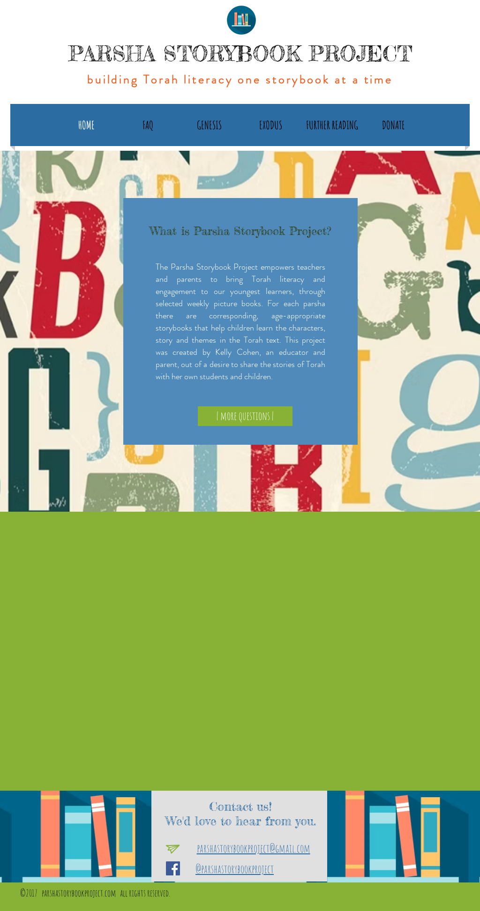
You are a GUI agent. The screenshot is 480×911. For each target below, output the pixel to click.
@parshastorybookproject (234, 869)
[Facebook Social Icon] (173, 868)
